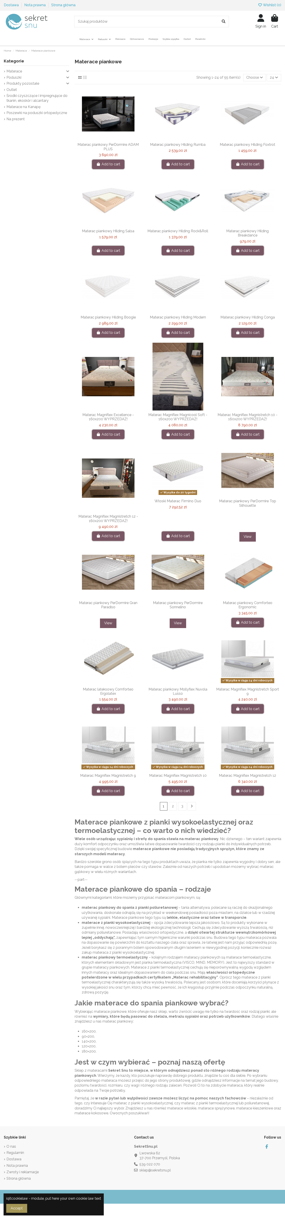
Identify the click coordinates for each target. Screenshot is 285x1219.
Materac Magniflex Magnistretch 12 (247, 775)
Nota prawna (35, 5)
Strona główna (63, 5)
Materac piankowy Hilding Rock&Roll (177, 231)
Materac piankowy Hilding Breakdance (247, 233)
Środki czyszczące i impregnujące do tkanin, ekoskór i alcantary (36, 98)
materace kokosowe (91, 1113)
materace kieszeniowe (254, 1108)
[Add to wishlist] (100, 138)
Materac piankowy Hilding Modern (178, 317)
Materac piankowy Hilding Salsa (108, 231)
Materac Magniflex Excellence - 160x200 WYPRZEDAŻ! (108, 417)
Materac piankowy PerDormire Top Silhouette (247, 503)
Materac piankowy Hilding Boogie (108, 317)
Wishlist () (271, 5)
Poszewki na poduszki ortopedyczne (36, 113)
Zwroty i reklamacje (22, 1172)
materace (91, 923)
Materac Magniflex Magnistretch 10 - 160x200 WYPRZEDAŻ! (247, 417)
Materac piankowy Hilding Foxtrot (247, 144)
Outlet (11, 90)
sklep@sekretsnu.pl (155, 1170)
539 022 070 (149, 1164)
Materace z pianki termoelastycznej (160, 967)
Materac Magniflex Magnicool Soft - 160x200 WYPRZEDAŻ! (177, 417)
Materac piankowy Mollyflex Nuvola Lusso (178, 691)
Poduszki (13, 77)
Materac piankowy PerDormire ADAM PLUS (108, 146)
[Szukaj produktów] (223, 21)
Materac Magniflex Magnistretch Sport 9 (247, 691)
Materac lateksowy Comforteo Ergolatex (108, 691)
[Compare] (108, 138)
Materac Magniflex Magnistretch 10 (178, 775)
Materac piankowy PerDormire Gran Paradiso (108, 605)
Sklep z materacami (91, 1070)
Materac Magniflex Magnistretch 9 (108, 775)
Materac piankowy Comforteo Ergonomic (247, 605)
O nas (11, 1146)
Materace (14, 71)
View (248, 536)
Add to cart (111, 164)
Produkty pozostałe (22, 83)
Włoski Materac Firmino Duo (178, 501)
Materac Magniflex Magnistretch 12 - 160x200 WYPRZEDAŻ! (108, 518)
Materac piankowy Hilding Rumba (178, 144)
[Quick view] (115, 138)
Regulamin (15, 1153)
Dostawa (12, 5)
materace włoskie (181, 1108)
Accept (17, 1208)
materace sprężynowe (216, 1108)
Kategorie (14, 61)
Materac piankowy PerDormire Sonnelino (178, 605)
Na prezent (15, 119)
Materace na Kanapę (23, 107)
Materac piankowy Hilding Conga (247, 317)
